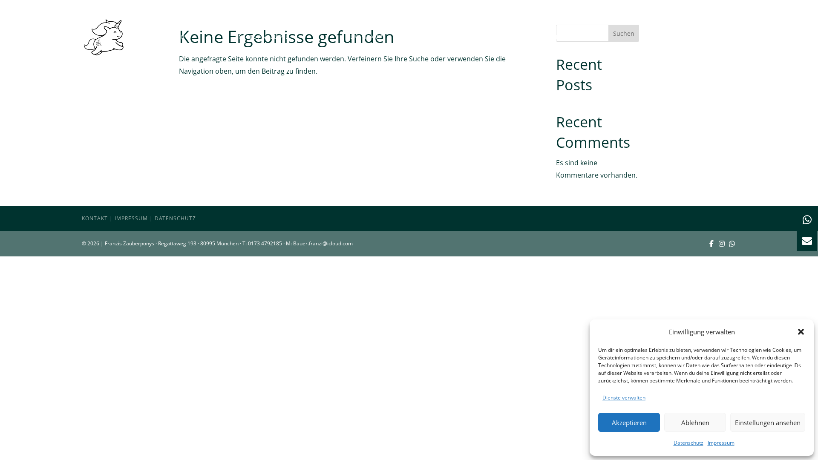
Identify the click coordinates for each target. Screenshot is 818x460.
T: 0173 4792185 (262, 243)
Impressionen (576, 36)
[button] (801, 332)
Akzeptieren (629, 422)
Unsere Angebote (261, 36)
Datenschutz (688, 442)
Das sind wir (165, 36)
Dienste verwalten (623, 397)
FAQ (652, 36)
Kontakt (95, 218)
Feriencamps (366, 36)
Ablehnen (695, 422)
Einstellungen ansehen (768, 422)
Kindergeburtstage (466, 36)
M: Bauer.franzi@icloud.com (319, 243)
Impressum (721, 442)
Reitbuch (722, 36)
